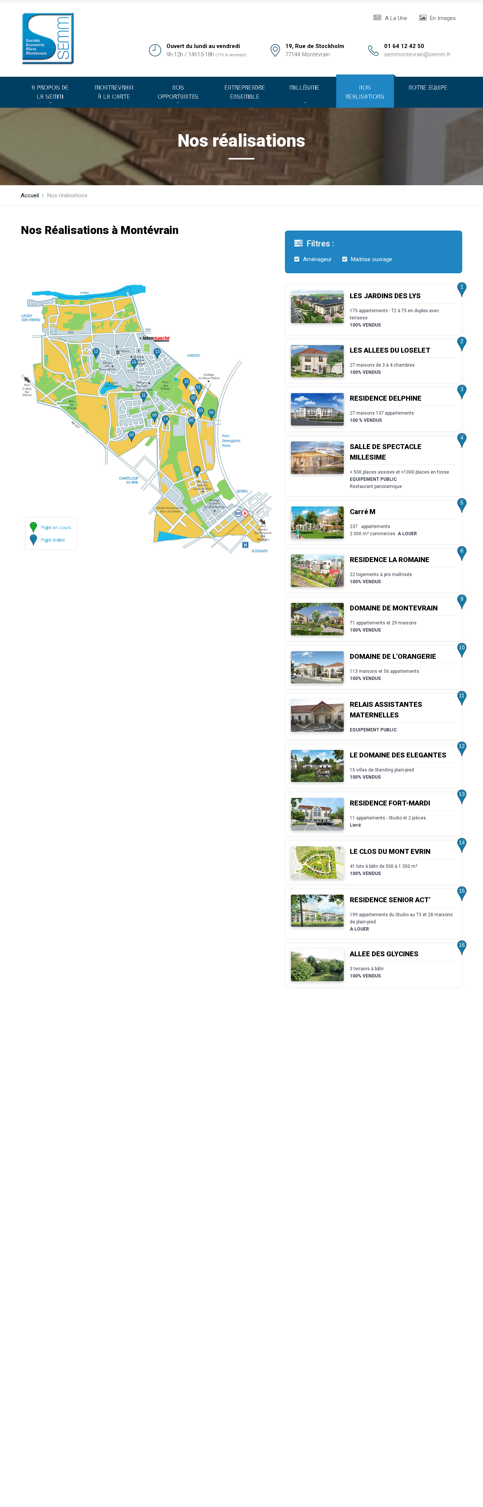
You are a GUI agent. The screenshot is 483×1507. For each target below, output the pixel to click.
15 (186, 381)
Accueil (30, 195)
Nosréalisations (365, 92)
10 (131, 434)
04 (211, 412)
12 (96, 351)
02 (193, 397)
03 (200, 410)
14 (165, 419)
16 (134, 362)
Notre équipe (428, 88)
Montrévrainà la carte (114, 92)
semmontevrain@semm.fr (417, 54)
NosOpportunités (178, 94)
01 (198, 387)
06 (197, 469)
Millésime (304, 94)
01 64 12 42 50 (404, 46)
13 (157, 351)
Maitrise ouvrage (371, 259)
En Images (442, 18)
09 (154, 415)
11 (144, 395)
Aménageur (317, 259)
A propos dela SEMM (50, 94)
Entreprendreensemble (245, 92)
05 (191, 420)
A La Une (395, 18)
